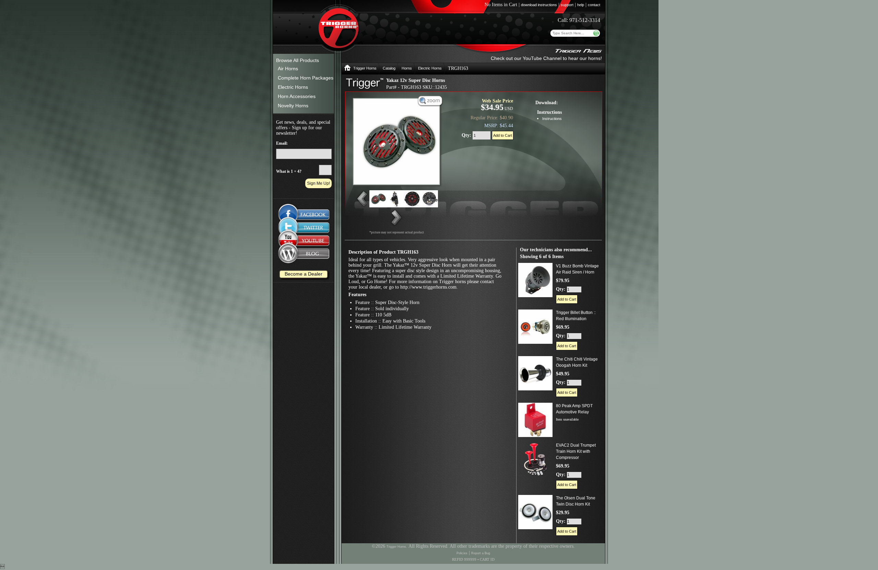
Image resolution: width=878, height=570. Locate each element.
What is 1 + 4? (288, 171)
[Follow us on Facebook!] (303, 211)
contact (594, 5)
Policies (461, 553)
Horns (407, 68)
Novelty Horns (293, 105)
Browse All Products (297, 60)
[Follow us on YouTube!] (303, 241)
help (580, 5)
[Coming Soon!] (303, 227)
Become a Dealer (303, 274)
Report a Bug (480, 553)
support (567, 5)
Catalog (389, 68)
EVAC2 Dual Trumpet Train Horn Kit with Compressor (576, 451)
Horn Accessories (297, 96)
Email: (282, 143)
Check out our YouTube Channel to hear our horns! (546, 58)
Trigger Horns (365, 68)
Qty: (467, 135)
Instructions (552, 119)
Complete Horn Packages (305, 78)
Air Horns (288, 68)
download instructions (539, 5)
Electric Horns (293, 87)
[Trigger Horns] (347, 70)
